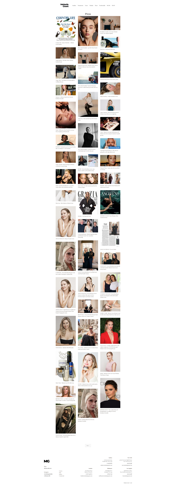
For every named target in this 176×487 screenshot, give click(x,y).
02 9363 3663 (109, 463)
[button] (74, 5)
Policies (60, 474)
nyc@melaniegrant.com (127, 465)
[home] (64, 5)
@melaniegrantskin (48, 474)
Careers (60, 470)
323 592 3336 (129, 463)
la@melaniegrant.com (127, 476)
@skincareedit (47, 476)
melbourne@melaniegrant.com (105, 476)
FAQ (60, 472)
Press (96, 5)
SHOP (113, 5)
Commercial (61, 475)
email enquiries (89, 474)
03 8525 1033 (109, 474)
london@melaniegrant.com (86, 476)
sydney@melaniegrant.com (106, 465)
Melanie (91, 5)
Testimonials (102, 5)
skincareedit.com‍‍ (47, 468)
